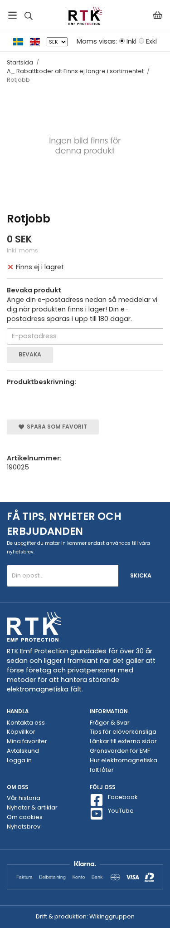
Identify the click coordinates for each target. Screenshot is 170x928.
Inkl (131, 41)
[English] (38, 41)
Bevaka (30, 354)
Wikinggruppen (112, 916)
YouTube (121, 811)
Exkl (151, 41)
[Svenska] (21, 41)
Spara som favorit (55, 426)
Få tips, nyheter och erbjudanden (64, 523)
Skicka (140, 575)
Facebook (123, 797)
